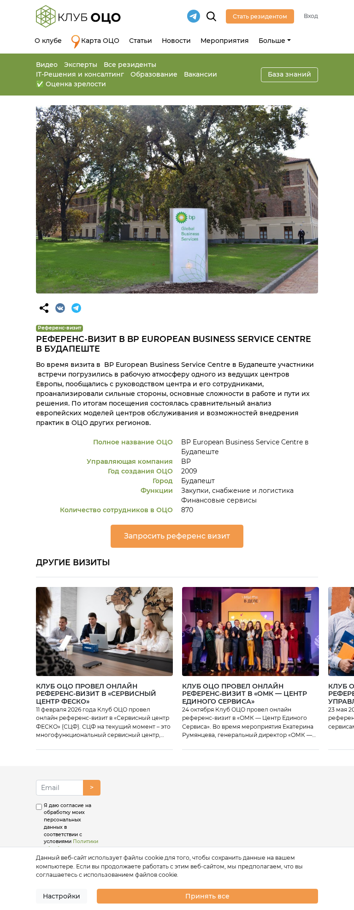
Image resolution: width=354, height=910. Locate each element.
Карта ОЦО (100, 40)
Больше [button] (272, 40)
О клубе (48, 40)
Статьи (140, 40)
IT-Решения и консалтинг (80, 74)
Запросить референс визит (177, 536)
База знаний (289, 74)
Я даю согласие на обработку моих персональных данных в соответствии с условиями (71, 834)
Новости (176, 40)
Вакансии (200, 74)
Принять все (207, 896)
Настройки (61, 896)
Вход (311, 15)
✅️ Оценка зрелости (71, 84)
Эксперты (80, 64)
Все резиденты (130, 64)
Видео (47, 64)
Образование (153, 74)
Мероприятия (225, 40)
